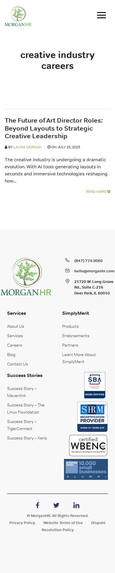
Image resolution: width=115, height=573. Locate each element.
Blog (11, 354)
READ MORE (96, 191)
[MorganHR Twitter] (56, 505)
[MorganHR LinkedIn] (76, 505)
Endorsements (75, 335)
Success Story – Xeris (27, 438)
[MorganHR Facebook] (37, 505)
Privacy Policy (22, 522)
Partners (70, 345)
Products (70, 326)
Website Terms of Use (63, 522)
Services (15, 335)
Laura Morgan (28, 147)
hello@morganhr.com (94, 271)
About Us (15, 326)
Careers (14, 345)
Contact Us (17, 364)
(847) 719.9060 (88, 260)
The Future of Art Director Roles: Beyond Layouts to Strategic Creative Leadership (54, 128)
